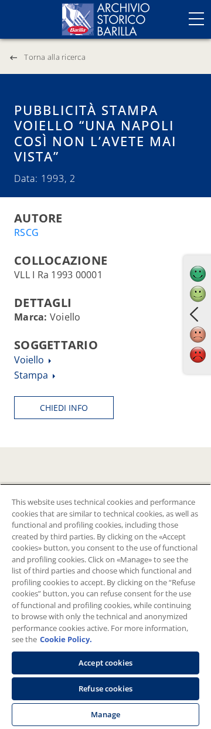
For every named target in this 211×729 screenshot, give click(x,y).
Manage (106, 714)
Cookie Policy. (66, 639)
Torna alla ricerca (55, 57)
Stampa (32, 375)
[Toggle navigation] (196, 19)
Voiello (30, 359)
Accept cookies (105, 662)
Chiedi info (64, 407)
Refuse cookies (105, 688)
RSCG (26, 232)
